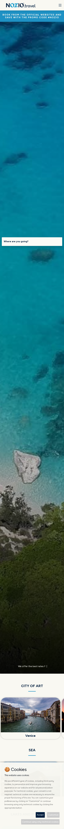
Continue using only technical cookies (40, 821)
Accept (40, 814)
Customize (53, 814)
